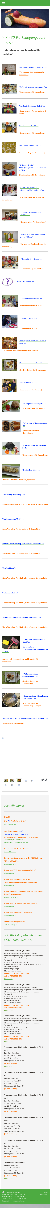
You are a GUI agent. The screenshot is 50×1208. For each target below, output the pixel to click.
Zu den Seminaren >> (11, 897)
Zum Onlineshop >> (10, 924)
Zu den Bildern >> (10, 852)
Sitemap (17, 1192)
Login (46, 1192)
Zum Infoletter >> (10, 824)
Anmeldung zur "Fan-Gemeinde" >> (16, 842)
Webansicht (44, 1194)
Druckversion (9, 1192)
